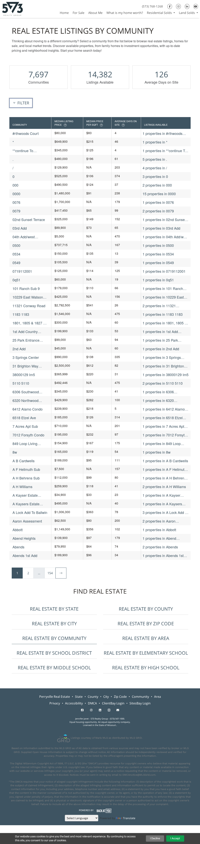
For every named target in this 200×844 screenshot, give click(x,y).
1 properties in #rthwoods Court (162, 133)
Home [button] (64, 13)
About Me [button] (95, 13)
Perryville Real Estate (54, 696)
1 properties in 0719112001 (164, 271)
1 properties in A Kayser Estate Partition (161, 495)
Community (140, 696)
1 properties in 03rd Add (161, 228)
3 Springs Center (25, 357)
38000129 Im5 (23, 374)
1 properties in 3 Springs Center (162, 357)
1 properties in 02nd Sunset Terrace (164, 219)
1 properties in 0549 (158, 262)
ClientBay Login (113, 703)
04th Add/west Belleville (23, 236)
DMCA (92, 703)
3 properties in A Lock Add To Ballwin (166, 512)
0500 (16, 245)
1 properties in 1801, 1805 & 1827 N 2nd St (165, 323)
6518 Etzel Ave (24, 417)
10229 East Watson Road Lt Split (27, 297)
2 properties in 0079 (158, 210)
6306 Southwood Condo (25, 391)
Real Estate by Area (145, 638)
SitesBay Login (140, 703)
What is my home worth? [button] (124, 13)
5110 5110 (20, 383)
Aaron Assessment (27, 521)
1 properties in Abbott (159, 529)
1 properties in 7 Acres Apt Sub (163, 426)
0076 (16, 202)
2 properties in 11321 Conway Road (159, 305)
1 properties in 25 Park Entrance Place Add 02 (161, 340)
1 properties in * (155, 141)
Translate (129, 818)
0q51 (16, 279)
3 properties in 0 (155, 176)
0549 (16, 262)
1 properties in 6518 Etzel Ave (163, 417)
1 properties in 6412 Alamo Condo (164, 409)
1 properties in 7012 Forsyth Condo (165, 435)
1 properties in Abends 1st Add (163, 555)
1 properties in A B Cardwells (165, 460)
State (79, 696)
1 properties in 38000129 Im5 (165, 374)
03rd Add (19, 228)
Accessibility (74, 703)
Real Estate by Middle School (54, 667)
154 (50, 573)
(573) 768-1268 (152, 6)
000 (15, 185)
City (106, 696)
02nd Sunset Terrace (28, 219)
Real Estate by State (54, 609)
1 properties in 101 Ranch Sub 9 (163, 288)
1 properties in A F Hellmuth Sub (164, 469)
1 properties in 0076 (158, 202)
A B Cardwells (23, 460)
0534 (16, 253)
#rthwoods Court (25, 133)
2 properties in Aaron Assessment (159, 521)
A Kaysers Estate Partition (25, 503)
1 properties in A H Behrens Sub (164, 478)
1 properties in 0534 (158, 253)
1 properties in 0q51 (158, 279)
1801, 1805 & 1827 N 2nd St (29, 323)
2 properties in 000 (157, 185)
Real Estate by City (54, 623)
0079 (16, 210)
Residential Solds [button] (160, 13)
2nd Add (19, 348)
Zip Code (120, 696)
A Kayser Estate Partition (25, 495)
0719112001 (22, 271)
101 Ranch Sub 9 (26, 288)
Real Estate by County (146, 609)
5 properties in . (155, 159)
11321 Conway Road (28, 305)
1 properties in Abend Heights (159, 538)
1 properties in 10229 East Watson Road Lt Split (163, 297)
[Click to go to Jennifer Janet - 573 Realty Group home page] (12, 8)
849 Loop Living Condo (24, 443)
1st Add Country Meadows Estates (26, 331)
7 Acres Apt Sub (25, 426)
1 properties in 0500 (158, 245)
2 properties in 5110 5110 (163, 383)
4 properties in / (155, 167)
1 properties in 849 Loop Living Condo (162, 443)
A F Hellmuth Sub (26, 469)
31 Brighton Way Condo (25, 366)
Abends (18, 546)
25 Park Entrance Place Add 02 (25, 340)
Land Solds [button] (187, 13)
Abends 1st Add (24, 555)
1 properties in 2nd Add (161, 348)
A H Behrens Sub (26, 477)
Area (157, 696)
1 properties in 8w (157, 452)
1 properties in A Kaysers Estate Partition (162, 503)
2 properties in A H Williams (164, 486)
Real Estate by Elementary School (146, 653)
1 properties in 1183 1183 (163, 314)
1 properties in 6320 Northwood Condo (158, 400)
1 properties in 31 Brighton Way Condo (163, 366)
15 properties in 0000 (159, 193)
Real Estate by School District (54, 653)
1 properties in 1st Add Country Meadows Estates (163, 331)
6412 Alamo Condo (27, 409)
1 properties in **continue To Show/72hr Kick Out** (165, 150)
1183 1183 (20, 314)
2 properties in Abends (160, 546)
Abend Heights (24, 538)
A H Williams (22, 486)
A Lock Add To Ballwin (29, 512)
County (93, 696)
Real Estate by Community (54, 638)
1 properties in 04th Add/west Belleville (165, 236)
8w (14, 452)
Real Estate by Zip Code (146, 623)
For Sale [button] (78, 13)
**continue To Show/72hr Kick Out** (29, 150)
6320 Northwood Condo (25, 400)
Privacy (54, 703)
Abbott (17, 529)
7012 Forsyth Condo (28, 434)
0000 (16, 193)
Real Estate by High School (145, 667)
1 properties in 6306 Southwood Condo (158, 391)
